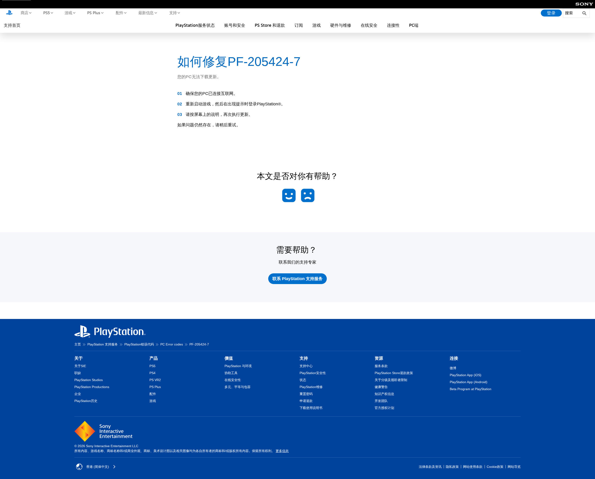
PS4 (152, 373)
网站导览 (514, 467)
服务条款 (381, 366)
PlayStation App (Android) (468, 382)
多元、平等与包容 (238, 387)
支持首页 (12, 25)
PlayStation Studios (88, 380)
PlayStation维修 (311, 387)
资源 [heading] (379, 358)
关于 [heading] (78, 358)
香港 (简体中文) (97, 467)
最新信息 (145, 12)
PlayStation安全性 (313, 373)
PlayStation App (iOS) (465, 375)
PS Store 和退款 (270, 25)
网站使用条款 (473, 467)
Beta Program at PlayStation (470, 389)
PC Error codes (171, 344)
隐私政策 (452, 467)
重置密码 (306, 394)
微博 (453, 368)
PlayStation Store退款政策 (394, 373)
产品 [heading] (153, 358)
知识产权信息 (384, 394)
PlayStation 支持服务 (102, 344)
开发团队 (381, 401)
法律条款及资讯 (430, 467)
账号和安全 (234, 25)
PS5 (46, 12)
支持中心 (306, 366)
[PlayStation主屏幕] (9, 13)
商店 (24, 12)
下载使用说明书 (311, 408)
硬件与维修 (340, 25)
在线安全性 (233, 380)
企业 (77, 394)
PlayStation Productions (91, 387)
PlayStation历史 (85, 401)
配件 (119, 12)
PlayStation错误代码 (139, 344)
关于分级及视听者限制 (391, 380)
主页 (77, 344)
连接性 (393, 25)
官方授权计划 (384, 408)
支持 (173, 12)
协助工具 (231, 373)
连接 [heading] (454, 358)
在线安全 (369, 25)
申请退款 (306, 401)
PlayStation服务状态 (195, 25)
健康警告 (381, 387)
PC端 (413, 25)
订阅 (298, 25)
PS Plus (93, 12)
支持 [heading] (304, 358)
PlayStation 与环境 (238, 366)
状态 (303, 380)
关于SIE (80, 366)
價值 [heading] (229, 358)
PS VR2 (155, 380)
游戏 (68, 12)
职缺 (77, 373)
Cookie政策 (495, 467)
